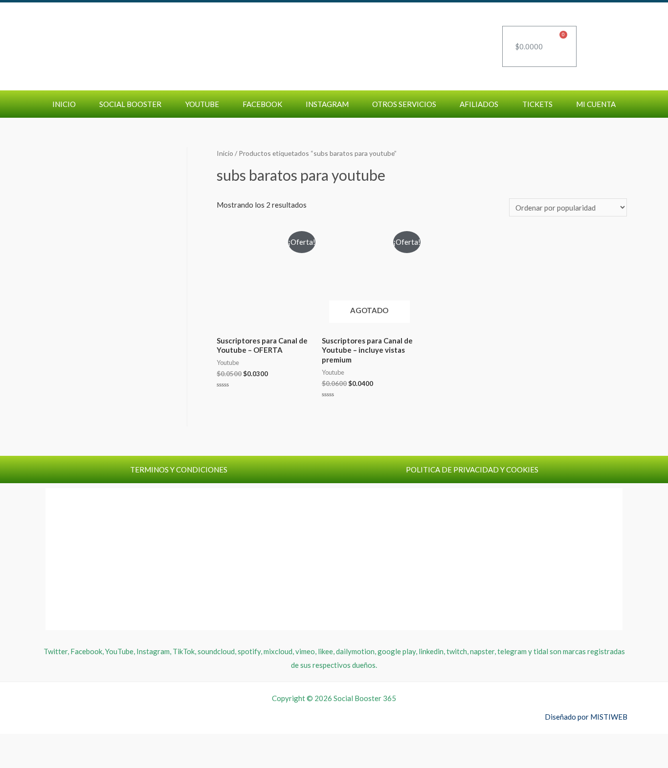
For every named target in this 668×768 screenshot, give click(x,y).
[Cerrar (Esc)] (90, 743)
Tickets (537, 104)
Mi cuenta (596, 104)
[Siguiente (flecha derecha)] (38, 760)
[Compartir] (64, 743)
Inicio (64, 104)
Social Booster (130, 104)
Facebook (262, 104)
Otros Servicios (404, 104)
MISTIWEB (608, 716)
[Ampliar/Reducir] (12, 743)
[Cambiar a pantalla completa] (38, 743)
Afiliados (479, 104)
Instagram (327, 104)
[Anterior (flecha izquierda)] (12, 760)
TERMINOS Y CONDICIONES (178, 469)
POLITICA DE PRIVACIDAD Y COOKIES (472, 469)
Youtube (202, 104)
